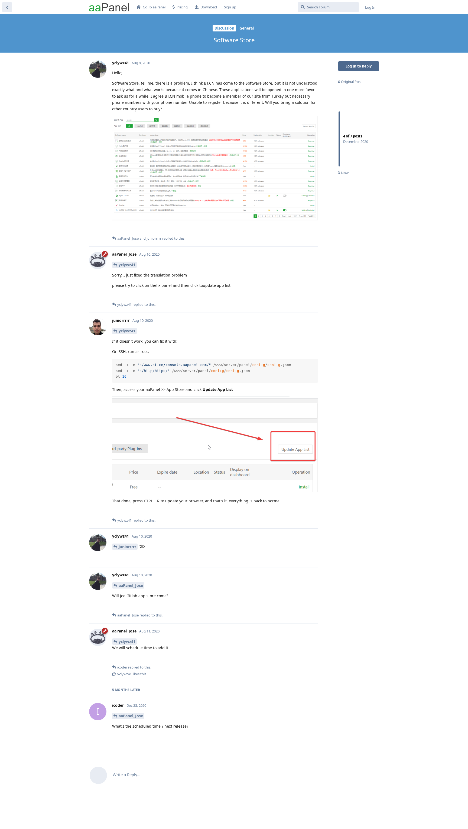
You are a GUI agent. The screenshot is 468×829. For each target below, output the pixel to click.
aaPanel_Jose (131, 585)
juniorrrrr (127, 546)
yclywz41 (127, 264)
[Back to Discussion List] (7, 7)
